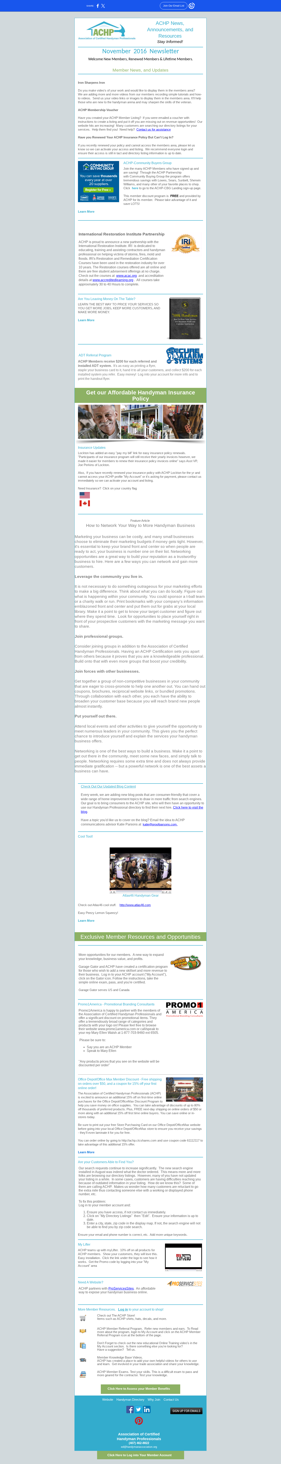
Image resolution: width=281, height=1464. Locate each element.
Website (107, 1399)
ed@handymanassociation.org (139, 1446)
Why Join (154, 1399)
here (135, 188)
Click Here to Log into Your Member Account (139, 1455)
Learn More (86, 211)
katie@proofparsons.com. (160, 824)
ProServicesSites (121, 1288)
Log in (123, 1309)
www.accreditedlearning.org (113, 280)
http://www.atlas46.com (135, 905)
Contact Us (171, 1399)
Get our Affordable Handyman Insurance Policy (140, 395)
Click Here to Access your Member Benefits (139, 1388)
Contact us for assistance (153, 129)
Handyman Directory (130, 1399)
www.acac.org (126, 275)
